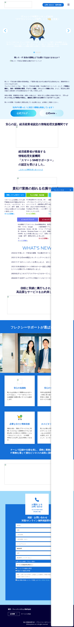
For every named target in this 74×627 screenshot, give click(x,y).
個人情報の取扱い (45, 580)
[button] (5, 31)
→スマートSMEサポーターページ (30, 169)
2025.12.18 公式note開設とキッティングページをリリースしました (36, 257)
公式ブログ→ (23, 113)
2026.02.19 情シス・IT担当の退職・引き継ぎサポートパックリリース (36, 253)
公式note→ (51, 113)
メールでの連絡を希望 (24, 568)
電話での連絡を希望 (23, 571)
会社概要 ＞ (14, 614)
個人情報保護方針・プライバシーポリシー (37, 622)
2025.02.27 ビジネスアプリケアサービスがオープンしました (33, 273)
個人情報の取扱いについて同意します (34, 580)
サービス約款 (26, 614)
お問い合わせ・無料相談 (53, 5)
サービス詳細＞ (10, 214)
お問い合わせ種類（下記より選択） (26, 561)
